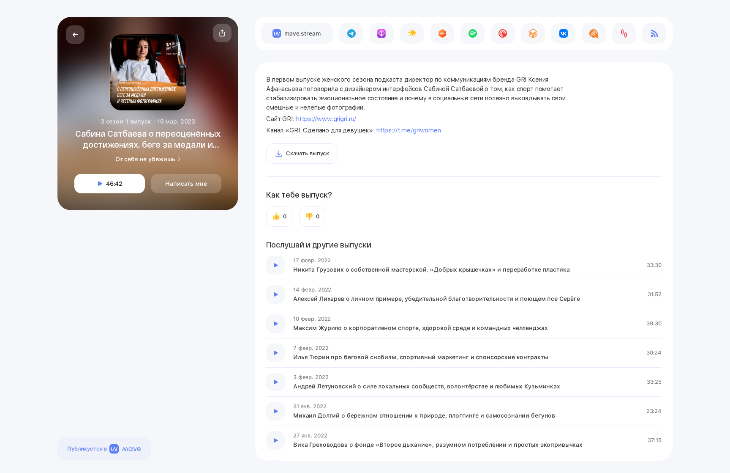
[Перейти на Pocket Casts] (503, 33)
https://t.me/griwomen (408, 130)
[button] (222, 33)
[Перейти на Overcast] (533, 33)
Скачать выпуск (307, 153)
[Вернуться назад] (75, 34)
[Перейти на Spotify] (472, 33)
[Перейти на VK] (563, 33)
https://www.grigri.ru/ (326, 119)
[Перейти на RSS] (654, 33)
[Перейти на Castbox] (442, 33)
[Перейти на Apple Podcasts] (382, 33)
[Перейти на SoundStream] (624, 33)
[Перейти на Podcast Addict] (594, 33)
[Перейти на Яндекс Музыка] (412, 33)
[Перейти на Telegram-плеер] (351, 33)
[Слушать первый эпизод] (275, 265)
